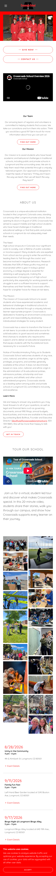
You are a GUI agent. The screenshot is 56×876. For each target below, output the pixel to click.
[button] (5, 5)
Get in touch (13, 434)
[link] (28, 5)
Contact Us (28, 59)
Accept (28, 870)
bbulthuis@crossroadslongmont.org (29, 420)
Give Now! (28, 50)
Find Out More (28, 142)
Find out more (28, 187)
